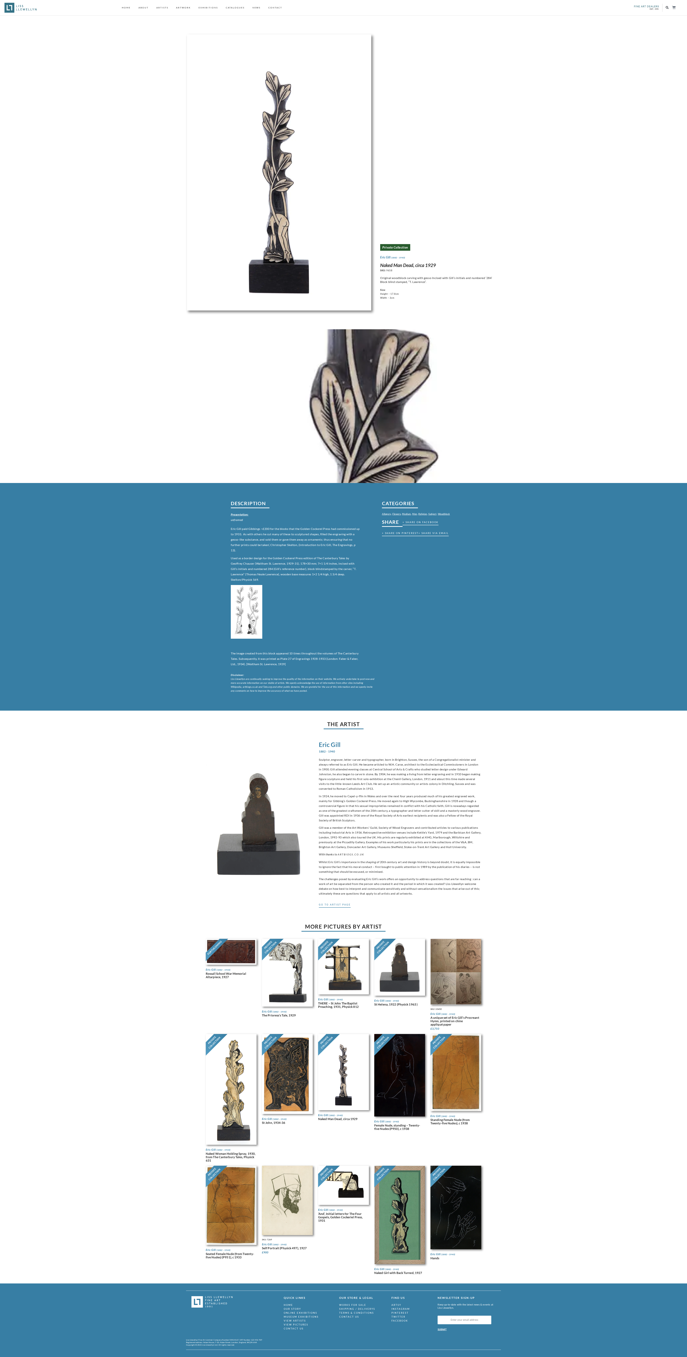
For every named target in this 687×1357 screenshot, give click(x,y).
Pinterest (400, 1312)
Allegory (386, 513)
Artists (162, 7)
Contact (275, 7)
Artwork (183, 7)
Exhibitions (208, 7)
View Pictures (296, 1324)
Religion (422, 513)
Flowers (396, 513)
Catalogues (235, 7)
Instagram (400, 1308)
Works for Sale (352, 1304)
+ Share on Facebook (420, 522)
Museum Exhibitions (301, 1316)
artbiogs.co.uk (351, 854)
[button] (667, 8)
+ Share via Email (433, 533)
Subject (432, 513)
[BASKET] (673, 7)
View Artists (295, 1320)
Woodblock (444, 513)
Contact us (294, 1328)
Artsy (396, 1304)
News (256, 7)
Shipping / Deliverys (357, 1308)
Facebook (399, 1320)
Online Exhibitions (300, 1312)
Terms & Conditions (356, 1312)
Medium (406, 513)
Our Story (292, 1308)
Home (126, 7)
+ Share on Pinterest (400, 533)
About (143, 7)
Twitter (398, 1316)
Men (414, 513)
